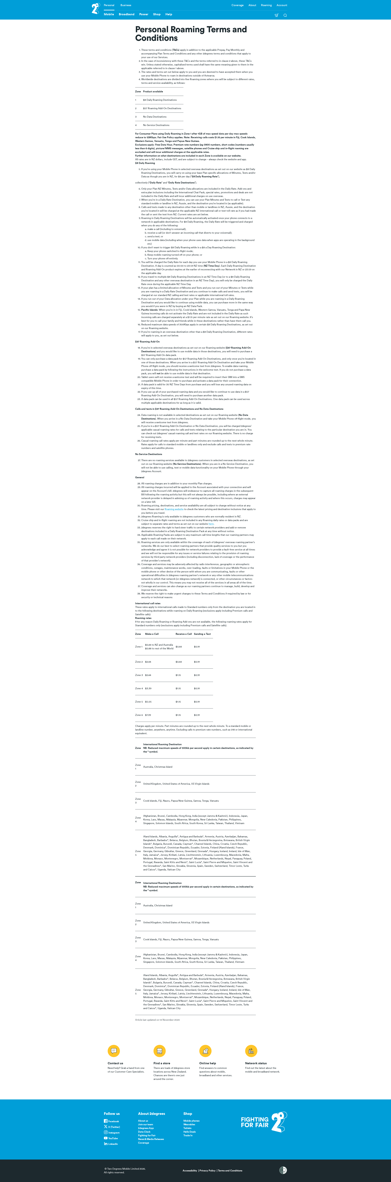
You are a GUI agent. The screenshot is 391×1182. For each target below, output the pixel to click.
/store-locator (172, 1062)
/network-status (264, 1062)
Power (143, 14)
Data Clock (144, 1132)
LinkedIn (113, 1144)
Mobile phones (191, 1121)
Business (126, 5)
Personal (109, 5)
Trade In (187, 1135)
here (211, 524)
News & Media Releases (151, 1139)
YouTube (113, 1138)
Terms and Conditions (230, 1170)
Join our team (145, 1124)
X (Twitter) (114, 1127)
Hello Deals (189, 1132)
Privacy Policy (207, 1170)
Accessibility (190, 1170)
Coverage (238, 5)
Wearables (189, 1124)
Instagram (114, 1133)
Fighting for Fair (146, 1135)
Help (168, 14)
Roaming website (174, 509)
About (252, 5)
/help (218, 1062)
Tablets (187, 1128)
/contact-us (127, 1062)
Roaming (266, 5)
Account (282, 5)
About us (143, 1121)
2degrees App (146, 1128)
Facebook (113, 1121)
